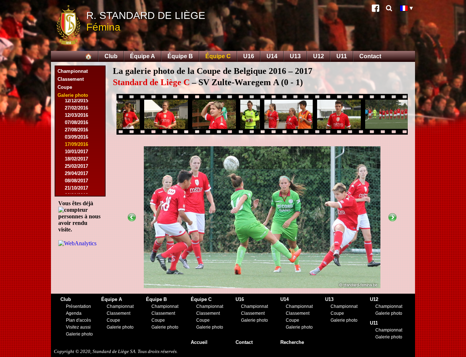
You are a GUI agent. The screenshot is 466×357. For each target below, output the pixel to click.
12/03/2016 (76, 115)
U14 (271, 56)
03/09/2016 (76, 137)
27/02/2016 (76, 108)
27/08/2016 (76, 129)
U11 (341, 56)
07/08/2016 (76, 122)
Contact (370, 56)
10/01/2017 (76, 151)
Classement (71, 79)
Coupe (65, 87)
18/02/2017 (76, 159)
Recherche (292, 342)
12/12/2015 (76, 100)
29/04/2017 (76, 173)
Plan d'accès (78, 320)
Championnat (73, 71)
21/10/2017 (76, 188)
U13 (295, 56)
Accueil (199, 342)
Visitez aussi (78, 327)
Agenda (74, 313)
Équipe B (180, 56)
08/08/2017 (76, 180)
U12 (318, 56)
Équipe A (142, 56)
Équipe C (218, 56)
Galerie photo (79, 334)
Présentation (78, 306)
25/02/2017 (76, 166)
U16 (248, 56)
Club (111, 56)
